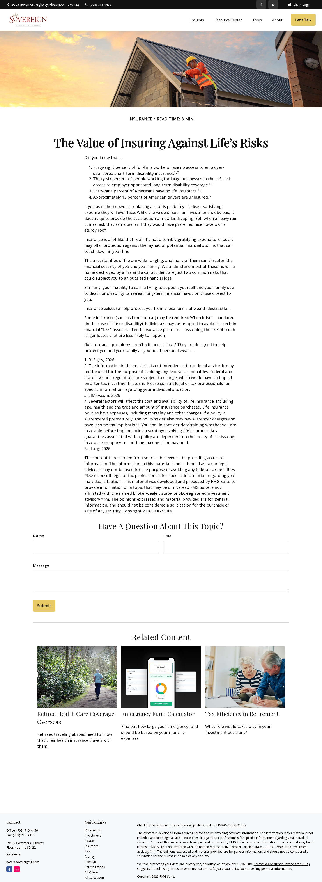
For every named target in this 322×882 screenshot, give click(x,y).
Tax (87, 851)
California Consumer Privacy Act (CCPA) (282, 864)
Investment (93, 835)
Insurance (92, 846)
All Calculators (95, 877)
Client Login (302, 4)
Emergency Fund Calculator (158, 714)
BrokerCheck (237, 825)
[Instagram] (17, 869)
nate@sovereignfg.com (22, 862)
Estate (89, 841)
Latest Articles (95, 867)
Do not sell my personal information (265, 868)
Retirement (93, 830)
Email (168, 536)
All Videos (91, 872)
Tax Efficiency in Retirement (242, 714)
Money (90, 856)
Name (38, 536)
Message (41, 565)
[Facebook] (261, 4)
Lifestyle (91, 862)
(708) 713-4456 (100, 4)
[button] (197, 19)
